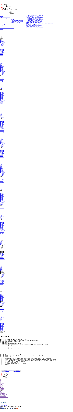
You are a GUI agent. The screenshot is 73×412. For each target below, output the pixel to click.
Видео (59, 20)
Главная (1, 380)
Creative (53, 23)
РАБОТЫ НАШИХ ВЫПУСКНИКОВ (50, 23)
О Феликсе (18, 22)
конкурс (27, 14)
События (2, 392)
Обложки (50, 21)
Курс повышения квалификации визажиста (5, 21)
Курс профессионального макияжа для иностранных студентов (5, 23)
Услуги (15, 22)
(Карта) (11, 3)
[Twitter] (12, 409)
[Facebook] (2, 409)
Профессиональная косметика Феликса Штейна (50, 21)
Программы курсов (3, 394)
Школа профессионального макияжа (7, 28)
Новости (2, 383)
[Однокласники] (5, 409)
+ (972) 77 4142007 (12, 4)
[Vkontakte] (9, 409)
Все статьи (11, 370)
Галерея (1, 384)
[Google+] (16, 409)
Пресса (61, 20)
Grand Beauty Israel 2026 (38, 27)
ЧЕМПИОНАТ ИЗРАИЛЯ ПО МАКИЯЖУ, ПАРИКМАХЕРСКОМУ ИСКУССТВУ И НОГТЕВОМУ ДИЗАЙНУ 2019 (34, 25)
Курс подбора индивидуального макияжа (4, 19)
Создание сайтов (3, 411)
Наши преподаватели (4, 397)
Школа (12, 19)
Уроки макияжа (3, 396)
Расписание (16, 20)
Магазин (71, 20)
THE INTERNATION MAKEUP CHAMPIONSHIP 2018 (32, 17)
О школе (12, 20)
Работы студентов (17, 21)
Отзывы (64, 20)
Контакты (67, 20)
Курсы (1, 16)
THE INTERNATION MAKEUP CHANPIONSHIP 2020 (32, 27)
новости (24, 20)
